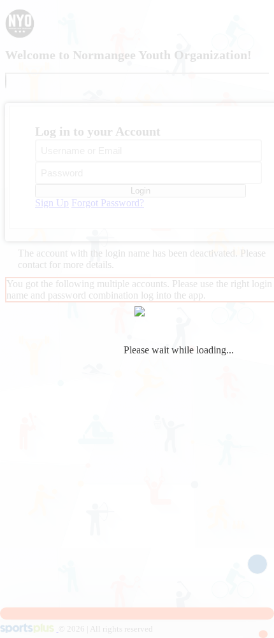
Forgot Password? (107, 202)
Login (140, 190)
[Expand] (5, 81)
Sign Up (52, 202)
